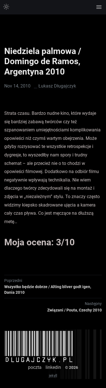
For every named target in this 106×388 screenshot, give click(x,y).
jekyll (53, 375)
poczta (35, 367)
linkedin (53, 367)
